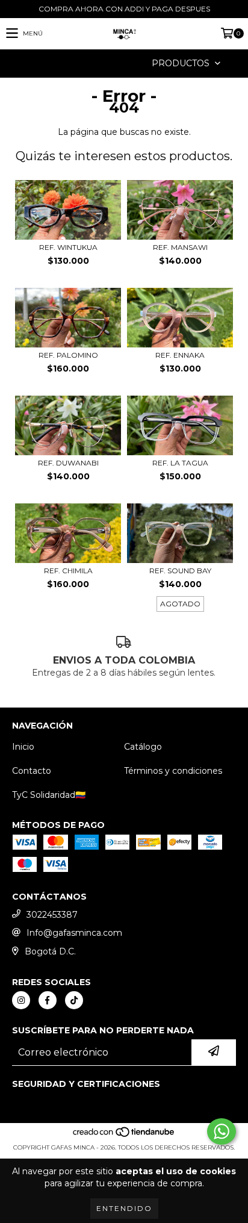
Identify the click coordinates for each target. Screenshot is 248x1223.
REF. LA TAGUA (180, 462)
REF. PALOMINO (68, 354)
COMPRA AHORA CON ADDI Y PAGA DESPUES (124, 8)
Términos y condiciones (173, 770)
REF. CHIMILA (68, 570)
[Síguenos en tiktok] (74, 1000)
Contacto (31, 770)
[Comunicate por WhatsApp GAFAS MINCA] (221, 1131)
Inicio (23, 746)
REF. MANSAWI (180, 247)
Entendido (124, 1208)
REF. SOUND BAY (180, 570)
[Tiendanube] (124, 1135)
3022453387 (52, 914)
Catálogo (143, 746)
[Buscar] (106, 63)
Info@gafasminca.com (74, 932)
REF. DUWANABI (68, 462)
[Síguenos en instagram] (21, 1000)
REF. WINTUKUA (68, 247)
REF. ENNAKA (180, 354)
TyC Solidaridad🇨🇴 (48, 794)
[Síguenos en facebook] (48, 1000)
